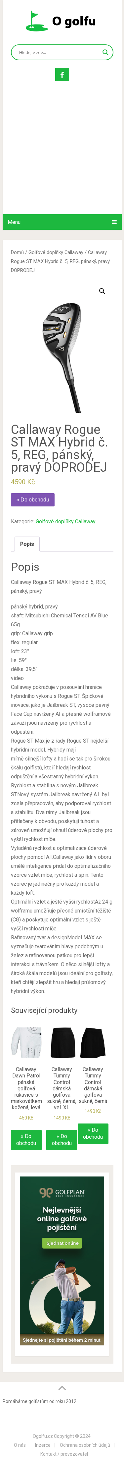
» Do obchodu (32, 499)
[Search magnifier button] (105, 52)
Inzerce (43, 1445)
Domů (17, 252)
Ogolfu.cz (43, 1436)
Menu (14, 222)
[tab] (27, 544)
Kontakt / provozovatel (64, 1454)
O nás (20, 1445)
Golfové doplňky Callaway (55, 252)
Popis (27, 544)
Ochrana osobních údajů (85, 1445)
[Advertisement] (62, 154)
